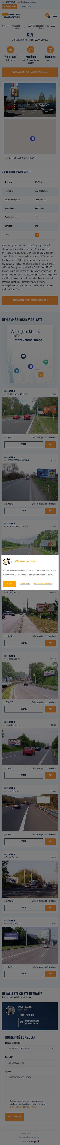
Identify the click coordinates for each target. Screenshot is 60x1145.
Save (9, 584)
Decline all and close (43, 584)
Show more (25, 584)
